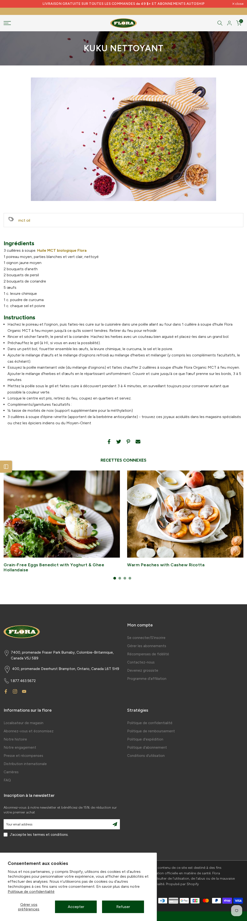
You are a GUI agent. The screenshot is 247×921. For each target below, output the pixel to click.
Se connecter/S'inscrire (146, 638)
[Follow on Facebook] (6, 691)
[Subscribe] (115, 824)
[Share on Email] (138, 441)
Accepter (76, 906)
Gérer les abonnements (146, 646)
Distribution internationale (25, 764)
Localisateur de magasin (23, 723)
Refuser (123, 906)
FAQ (7, 780)
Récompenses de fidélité (148, 654)
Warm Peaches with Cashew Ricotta (166, 564)
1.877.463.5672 (23, 681)
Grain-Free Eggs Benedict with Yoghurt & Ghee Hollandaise (54, 567)
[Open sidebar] (6, 467)
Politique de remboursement (151, 731)
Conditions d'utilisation (146, 756)
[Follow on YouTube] (24, 691)
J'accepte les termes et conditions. (39, 834)
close (10, 4)
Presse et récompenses (23, 756)
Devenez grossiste (142, 670)
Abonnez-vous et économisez (29, 731)
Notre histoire (15, 739)
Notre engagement (20, 747)
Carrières (11, 772)
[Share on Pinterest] (128, 441)
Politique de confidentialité (31, 891)
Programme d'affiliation (146, 678)
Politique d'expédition (145, 739)
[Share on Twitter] (118, 441)
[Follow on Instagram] (15, 691)
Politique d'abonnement (147, 747)
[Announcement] (123, 3)
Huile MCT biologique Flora (62, 250)
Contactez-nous (141, 662)
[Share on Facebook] (109, 441)
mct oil (24, 220)
